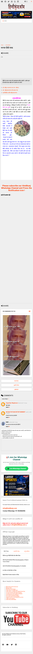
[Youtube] (2, 1)
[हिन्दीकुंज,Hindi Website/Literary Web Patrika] (16, 10)
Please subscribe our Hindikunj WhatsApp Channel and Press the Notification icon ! (16, 188)
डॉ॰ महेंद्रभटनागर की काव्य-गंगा (10, 90)
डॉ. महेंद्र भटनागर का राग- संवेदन (11, 87)
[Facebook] (5, 1)
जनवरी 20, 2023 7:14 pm (13, 422)
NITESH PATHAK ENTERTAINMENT (15, 412)
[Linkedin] (18, 1)
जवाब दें (7, 407)
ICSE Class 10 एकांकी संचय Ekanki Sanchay (15, 591)
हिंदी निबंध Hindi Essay (11, 589)
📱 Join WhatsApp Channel (16, 468)
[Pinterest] (12, 1)
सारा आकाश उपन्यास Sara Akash (12, 596)
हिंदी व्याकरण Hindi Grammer (12, 586)
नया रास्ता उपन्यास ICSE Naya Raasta (14, 592)
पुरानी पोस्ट (16, 385)
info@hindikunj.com (10, 508)
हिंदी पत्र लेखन (9, 587)
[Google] (15, 1)
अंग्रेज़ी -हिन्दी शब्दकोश (9, 371)
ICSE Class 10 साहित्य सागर (12, 590)
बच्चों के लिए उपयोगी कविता (11, 599)
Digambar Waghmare (12, 403)
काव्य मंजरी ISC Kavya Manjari (12, 594)
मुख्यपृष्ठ (16, 389)
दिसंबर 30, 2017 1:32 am (22, 403)
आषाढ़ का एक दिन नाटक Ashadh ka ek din (14, 597)
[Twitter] (8, 1)
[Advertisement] (11, 33)
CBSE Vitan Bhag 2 (10, 598)
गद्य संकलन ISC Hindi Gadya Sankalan (14, 593)
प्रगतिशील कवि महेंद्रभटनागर (10, 92)
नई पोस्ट (16, 381)
